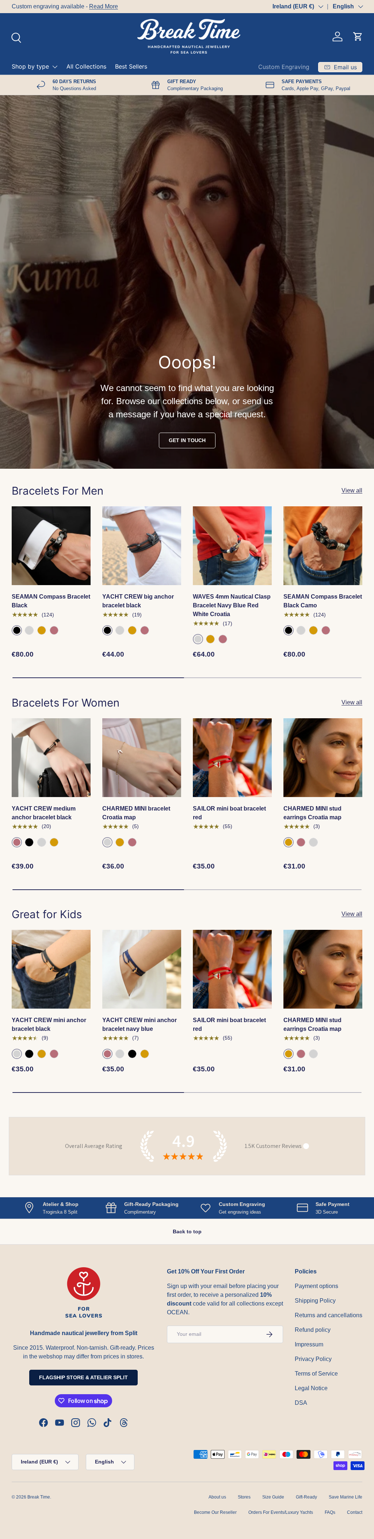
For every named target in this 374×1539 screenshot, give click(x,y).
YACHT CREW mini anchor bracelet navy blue (139, 1024)
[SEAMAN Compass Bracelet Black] (51, 545)
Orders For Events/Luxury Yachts (280, 1512)
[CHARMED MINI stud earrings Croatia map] (322, 757)
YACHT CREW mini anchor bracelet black (49, 1024)
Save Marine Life (345, 1497)
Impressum (309, 1344)
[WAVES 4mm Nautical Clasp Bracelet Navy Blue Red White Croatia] (232, 545)
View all (351, 490)
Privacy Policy (313, 1359)
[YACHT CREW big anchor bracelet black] (141, 545)
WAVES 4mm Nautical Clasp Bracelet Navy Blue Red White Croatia (232, 605)
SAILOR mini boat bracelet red (229, 812)
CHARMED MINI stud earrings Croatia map (312, 812)
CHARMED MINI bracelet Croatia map (136, 812)
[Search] (15, 37)
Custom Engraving (283, 66)
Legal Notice (311, 1388)
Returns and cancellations (328, 1315)
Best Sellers (131, 66)
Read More (103, 6)
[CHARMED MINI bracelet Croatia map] (141, 757)
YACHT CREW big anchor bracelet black (138, 600)
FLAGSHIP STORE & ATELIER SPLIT (83, 1377)
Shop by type (30, 66)
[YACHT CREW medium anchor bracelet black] (51, 757)
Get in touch (187, 440)
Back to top (187, 1231)
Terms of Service (316, 1373)
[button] (358, 36)
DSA (301, 1403)
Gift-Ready (306, 1497)
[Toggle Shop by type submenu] (54, 66)
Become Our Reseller (215, 1512)
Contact (354, 1512)
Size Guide (273, 1497)
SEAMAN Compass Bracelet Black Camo (322, 600)
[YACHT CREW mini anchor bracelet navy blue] (141, 969)
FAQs (330, 1512)
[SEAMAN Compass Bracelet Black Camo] (322, 545)
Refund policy (313, 1330)
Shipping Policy (315, 1301)
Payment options (316, 1286)
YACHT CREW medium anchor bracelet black (44, 812)
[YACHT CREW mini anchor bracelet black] (51, 969)
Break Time (38, 1497)
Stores (244, 1497)
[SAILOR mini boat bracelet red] (232, 757)
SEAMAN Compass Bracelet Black (51, 600)
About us (217, 1497)
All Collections (86, 66)
